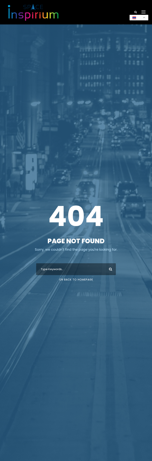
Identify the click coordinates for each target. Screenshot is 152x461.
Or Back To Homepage (76, 279)
